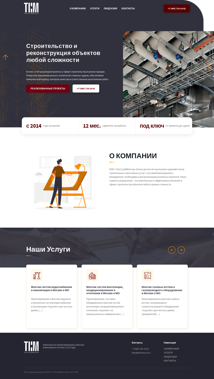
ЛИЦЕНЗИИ (110, 8)
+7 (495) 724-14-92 (177, 8)
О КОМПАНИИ (78, 8)
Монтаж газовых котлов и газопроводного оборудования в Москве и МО (162, 290)
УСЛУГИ (94, 8)
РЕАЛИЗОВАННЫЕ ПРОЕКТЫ (48, 88)
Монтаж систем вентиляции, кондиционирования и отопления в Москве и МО (104, 290)
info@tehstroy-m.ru (141, 352)
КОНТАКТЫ (128, 8)
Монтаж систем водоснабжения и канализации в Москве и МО (51, 288)
